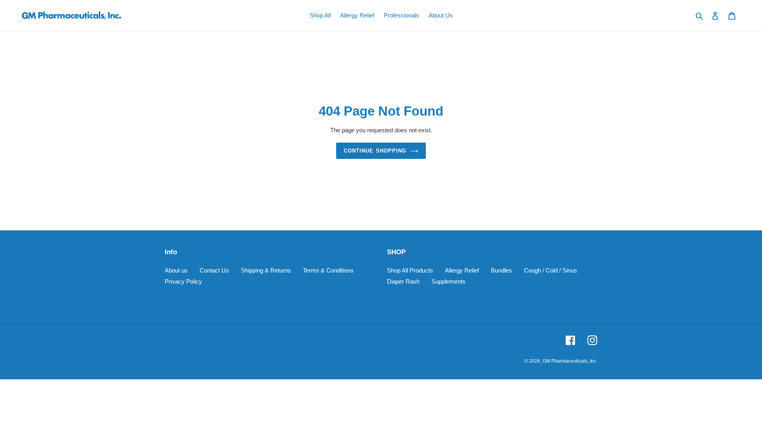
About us (176, 270)
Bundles (501, 270)
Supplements (448, 281)
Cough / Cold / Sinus (550, 270)
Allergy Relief (462, 270)
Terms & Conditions (328, 270)
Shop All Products (410, 270)
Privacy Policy (183, 281)
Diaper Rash (403, 281)
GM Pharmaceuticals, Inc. (570, 361)
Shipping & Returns (266, 270)
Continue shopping (375, 151)
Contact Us (214, 270)
